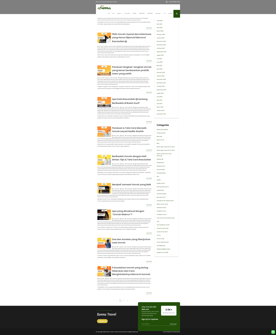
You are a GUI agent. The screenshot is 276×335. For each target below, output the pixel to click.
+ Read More (149, 28)
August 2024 (160, 93)
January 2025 (160, 76)
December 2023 (161, 114)
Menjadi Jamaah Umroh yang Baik (131, 184)
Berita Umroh (160, 140)
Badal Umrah (134, 13)
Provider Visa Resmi (142, 13)
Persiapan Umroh (162, 214)
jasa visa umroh (105, 49)
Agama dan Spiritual (123, 46)
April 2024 (159, 103)
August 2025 (160, 55)
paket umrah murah (102, 18)
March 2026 (160, 31)
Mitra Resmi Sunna (150, 13)
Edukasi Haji (160, 159)
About (113, 13)
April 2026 (159, 27)
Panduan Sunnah (111, 18)
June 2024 (160, 97)
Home (109, 13)
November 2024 (161, 83)
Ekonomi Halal (161, 169)
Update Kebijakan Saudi (163, 249)
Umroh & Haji (127, 20)
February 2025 (161, 72)
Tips (140, 18)
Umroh (121, 20)
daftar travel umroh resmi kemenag (124, 48)
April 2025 (159, 69)
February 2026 (161, 34)
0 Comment (113, 46)
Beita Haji (159, 136)
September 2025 (161, 52)
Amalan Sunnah (158, 13)
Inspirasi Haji (160, 190)
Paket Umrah (119, 13)
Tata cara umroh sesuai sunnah (131, 18)
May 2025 (159, 65)
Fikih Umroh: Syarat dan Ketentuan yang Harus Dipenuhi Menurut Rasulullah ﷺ (131, 38)
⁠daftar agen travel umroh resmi (107, 48)
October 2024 (161, 86)
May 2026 (159, 24)
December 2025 (161, 41)
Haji (147, 48)
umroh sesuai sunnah (135, 20)
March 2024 (160, 107)
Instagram (102, 321)
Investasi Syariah (161, 194)
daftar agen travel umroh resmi (126, 109)
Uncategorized (161, 245)
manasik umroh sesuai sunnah (116, 49)
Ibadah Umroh (161, 183)
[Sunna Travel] (104, 7)
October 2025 (161, 48)
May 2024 (159, 100)
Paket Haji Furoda (127, 13)
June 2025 (159, 62)
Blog (165, 13)
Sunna (107, 46)
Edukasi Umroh (142, 48)
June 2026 (159, 20)
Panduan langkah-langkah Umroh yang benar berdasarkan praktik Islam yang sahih (132, 70)
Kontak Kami (170, 13)
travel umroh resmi (115, 20)
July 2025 (159, 58)
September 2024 (161, 90)
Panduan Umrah (119, 18)
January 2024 (160, 110)
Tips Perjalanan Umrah (120, 51)
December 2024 (161, 79)
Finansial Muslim (161, 173)
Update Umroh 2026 (162, 252)
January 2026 (160, 38)
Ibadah (99, 49)
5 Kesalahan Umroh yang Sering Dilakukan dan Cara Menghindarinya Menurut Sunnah (131, 271)
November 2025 (161, 45)
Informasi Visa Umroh (163, 187)
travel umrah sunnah (106, 20)
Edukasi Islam (136, 48)
